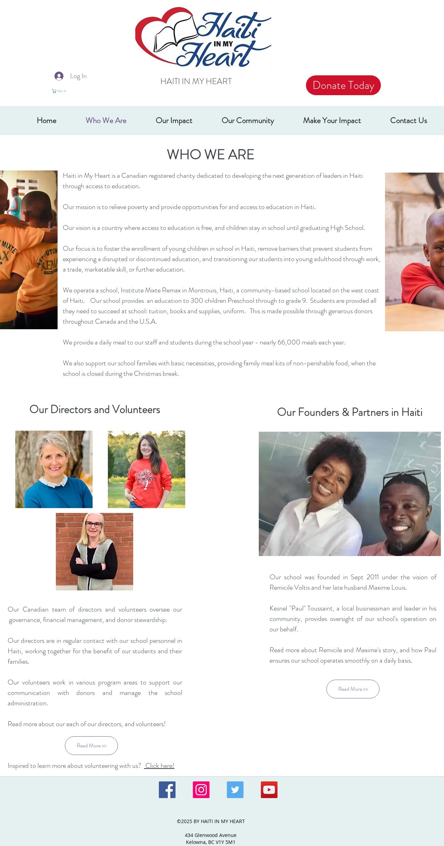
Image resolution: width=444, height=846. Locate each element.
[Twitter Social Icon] (235, 789)
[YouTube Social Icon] (269, 789)
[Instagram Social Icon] (201, 789)
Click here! (159, 766)
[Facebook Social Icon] (167, 789)
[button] (63, 91)
